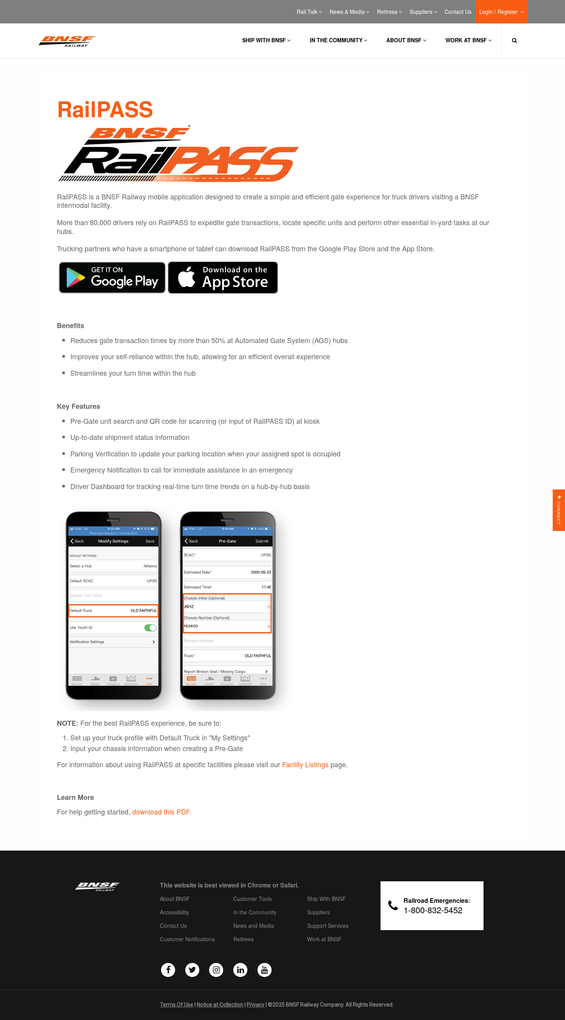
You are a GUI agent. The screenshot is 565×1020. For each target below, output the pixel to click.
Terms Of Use (176, 1005)
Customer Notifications (187, 939)
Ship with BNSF (264, 40)
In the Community (336, 40)
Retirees (387, 11)
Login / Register (499, 11)
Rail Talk (307, 11)
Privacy (255, 1005)
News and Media (253, 925)
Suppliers (421, 11)
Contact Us (458, 11)
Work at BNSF (466, 40)
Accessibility (174, 912)
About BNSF (404, 40)
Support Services (328, 925)
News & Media (347, 11)
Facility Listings (305, 764)
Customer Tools (252, 899)
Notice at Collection (220, 1005)
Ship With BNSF (326, 899)
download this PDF (160, 811)
